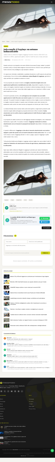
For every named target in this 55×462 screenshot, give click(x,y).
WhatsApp (45, 218)
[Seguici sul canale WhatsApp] (52, 450)
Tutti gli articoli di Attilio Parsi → (15, 211)
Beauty (1, 416)
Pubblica (45, 253)
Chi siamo (31, 401)
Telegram (45, 221)
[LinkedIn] (15, 391)
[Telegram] (18, 391)
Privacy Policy (32, 408)
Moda (8, 41)
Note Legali (31, 406)
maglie (12, 199)
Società (2, 418)
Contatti (31, 404)
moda (25, 199)
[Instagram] (8, 391)
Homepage (31, 399)
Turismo (2, 411)
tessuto (30, 199)
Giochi (1, 406)
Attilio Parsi (7, 60)
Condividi (47, 227)
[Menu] (51, 2)
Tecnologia (2, 401)
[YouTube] (11, 391)
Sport (1, 413)
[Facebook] (1, 391)
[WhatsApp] (22, 391)
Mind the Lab (23, 455)
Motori (1, 399)
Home (3, 41)
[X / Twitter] (4, 391)
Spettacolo (2, 408)
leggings (6, 199)
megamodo (18, 199)
